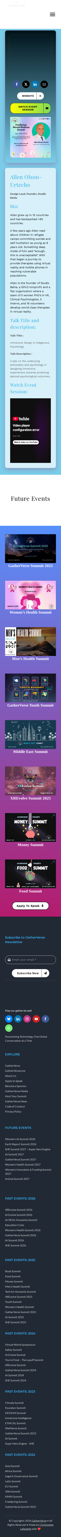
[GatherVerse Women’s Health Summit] (30, 581)
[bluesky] (9, 1019)
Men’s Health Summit (30, 658)
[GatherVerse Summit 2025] (30, 535)
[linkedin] (35, 84)
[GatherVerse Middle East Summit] (30, 721)
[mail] (44, 84)
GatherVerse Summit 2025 (30, 565)
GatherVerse (39, 1520)
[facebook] (17, 84)
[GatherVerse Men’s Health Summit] (30, 628)
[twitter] (26, 84)
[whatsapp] (9, 1028)
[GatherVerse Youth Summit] (30, 674)
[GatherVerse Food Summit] (30, 860)
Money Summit (31, 845)
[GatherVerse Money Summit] (30, 814)
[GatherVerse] (17, 988)
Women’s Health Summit (30, 612)
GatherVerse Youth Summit (30, 705)
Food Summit (30, 891)
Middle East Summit (30, 751)
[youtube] (36, 1019)
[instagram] (27, 1019)
